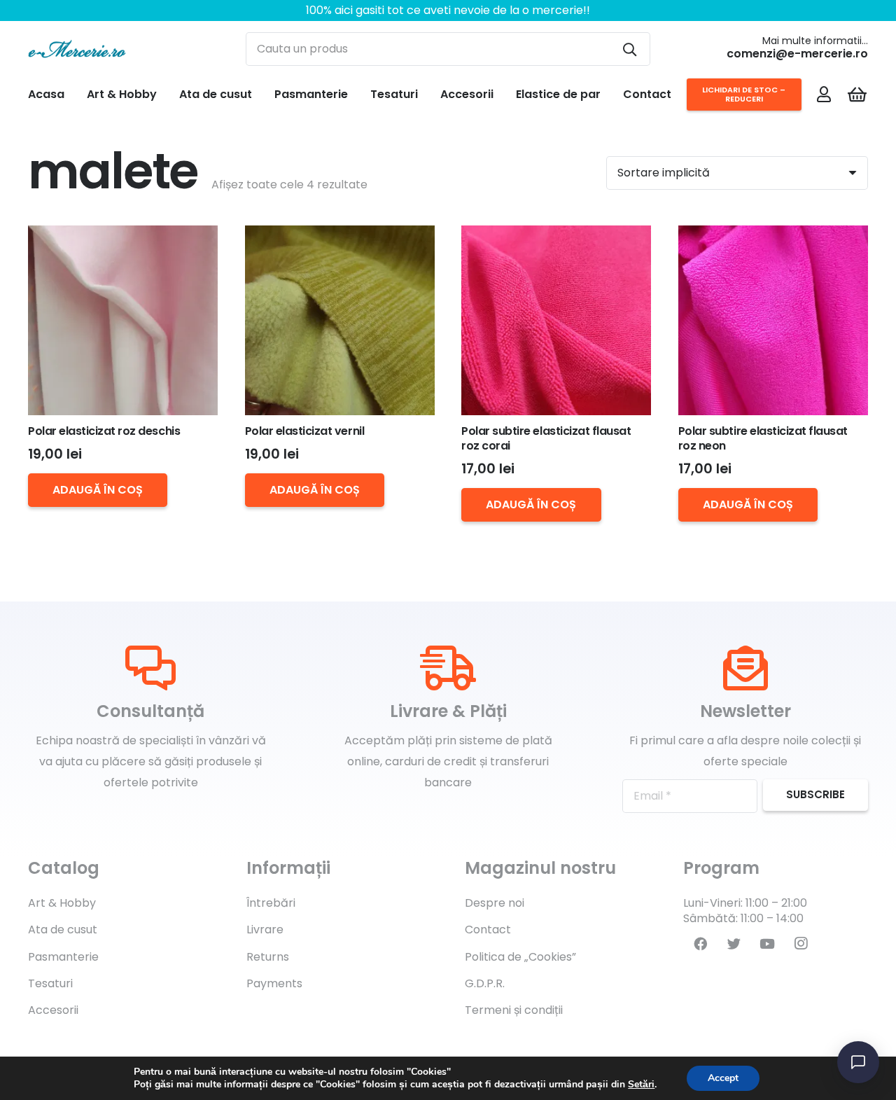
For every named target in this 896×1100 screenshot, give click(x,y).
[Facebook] (700, 944)
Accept (723, 1078)
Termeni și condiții (514, 1010)
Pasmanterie (63, 957)
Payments (274, 983)
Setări (641, 1084)
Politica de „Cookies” (520, 957)
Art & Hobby (62, 903)
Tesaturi (50, 983)
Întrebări (270, 903)
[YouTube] (767, 944)
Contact (488, 929)
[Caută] (629, 49)
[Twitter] (733, 944)
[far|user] (824, 94)
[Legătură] (77, 49)
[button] (97, 490)
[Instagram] (801, 944)
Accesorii (53, 1010)
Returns (267, 957)
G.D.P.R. (485, 983)
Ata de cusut (62, 929)
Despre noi (494, 903)
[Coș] (857, 94)
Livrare (265, 929)
